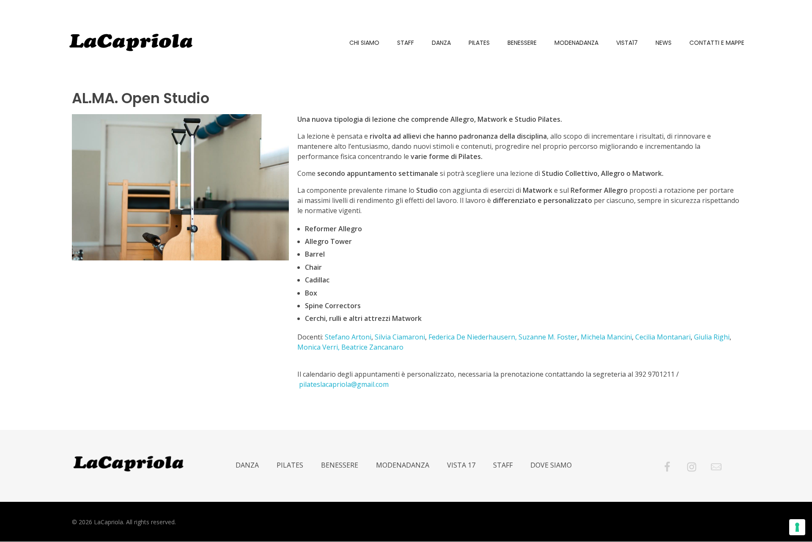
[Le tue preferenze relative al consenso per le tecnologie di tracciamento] (797, 527)
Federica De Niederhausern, (472, 337)
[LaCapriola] (131, 42)
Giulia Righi (712, 337)
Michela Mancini (606, 337)
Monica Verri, (318, 347)
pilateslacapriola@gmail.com (344, 384)
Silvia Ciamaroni (400, 337)
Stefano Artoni (348, 337)
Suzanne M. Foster (547, 337)
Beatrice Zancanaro (372, 347)
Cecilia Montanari (663, 337)
